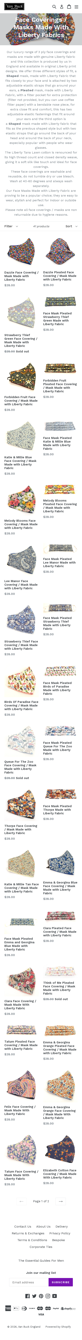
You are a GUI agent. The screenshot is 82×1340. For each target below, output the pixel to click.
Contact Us (22, 1226)
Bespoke (58, 1240)
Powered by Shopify (58, 1326)
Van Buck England (29, 1326)
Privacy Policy (59, 1233)
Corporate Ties (41, 1247)
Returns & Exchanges (28, 1233)
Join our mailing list (41, 1273)
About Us (43, 1226)
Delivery (62, 1226)
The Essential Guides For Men (41, 1260)
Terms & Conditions (32, 1240)
